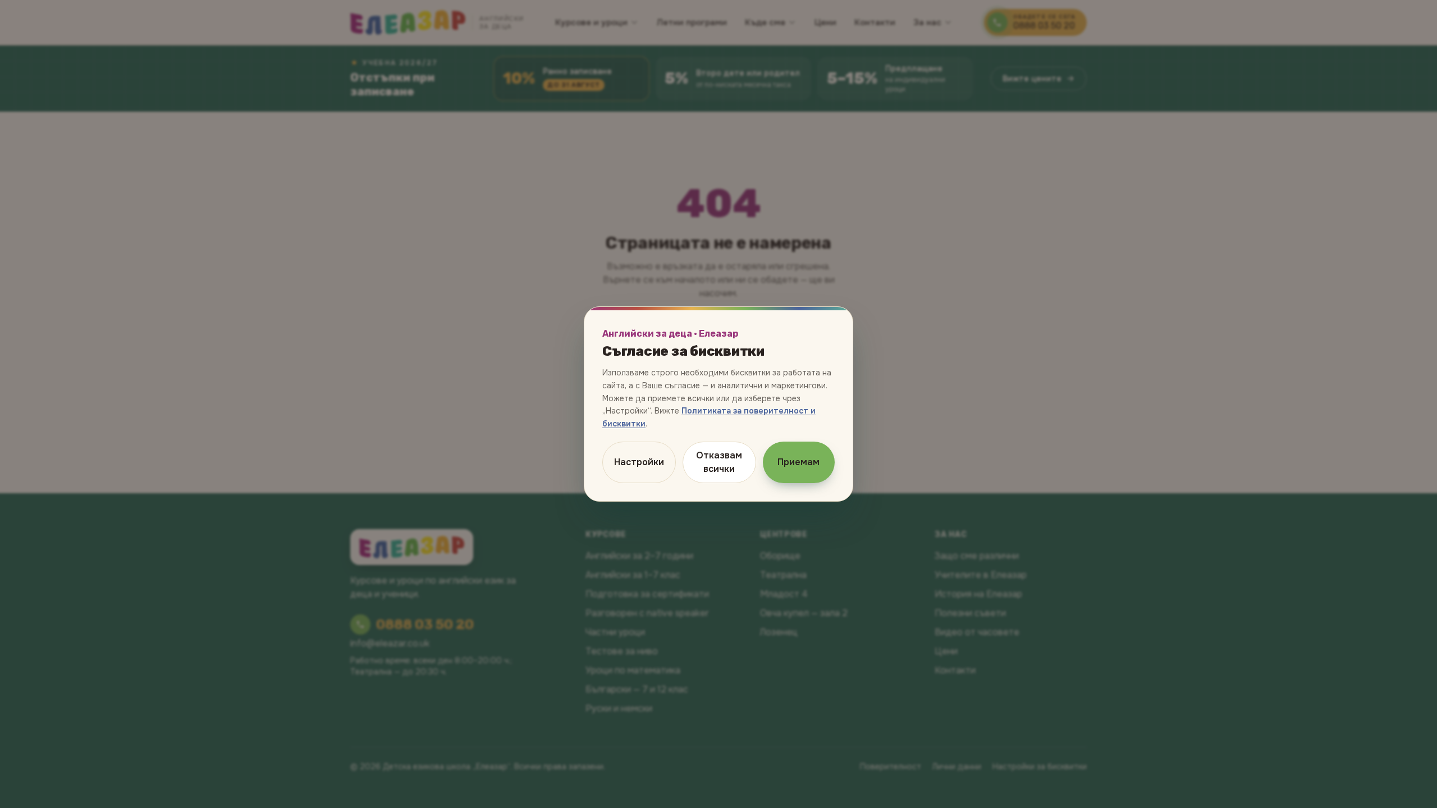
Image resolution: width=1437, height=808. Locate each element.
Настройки (639, 462)
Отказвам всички (719, 462)
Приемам (798, 462)
